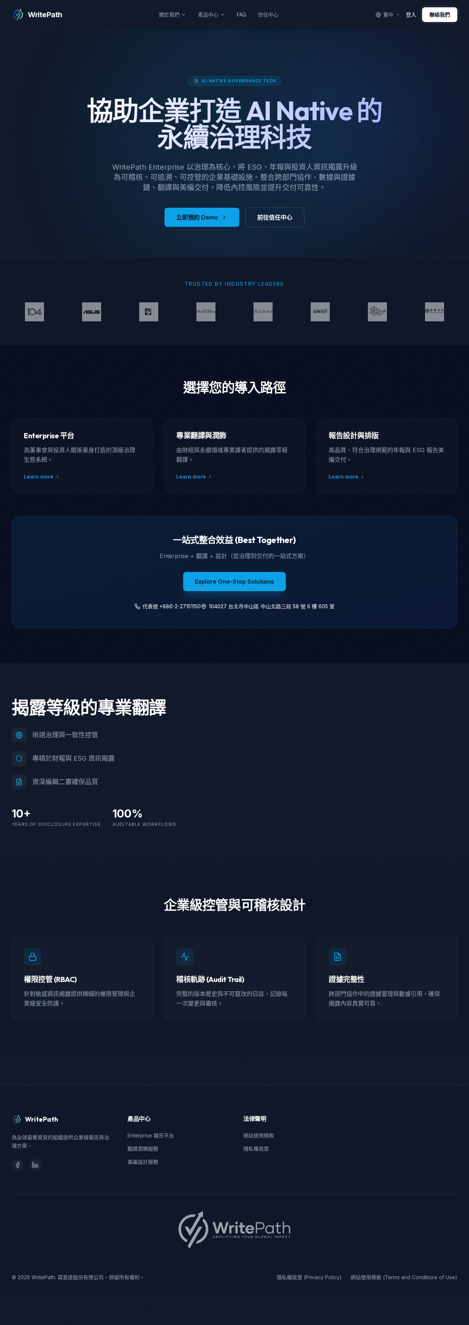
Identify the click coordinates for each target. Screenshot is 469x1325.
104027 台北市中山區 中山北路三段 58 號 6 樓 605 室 (272, 606)
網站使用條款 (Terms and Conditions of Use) (404, 1277)
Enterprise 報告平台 (151, 1135)
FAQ (241, 14)
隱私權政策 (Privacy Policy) (309, 1277)
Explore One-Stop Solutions (234, 581)
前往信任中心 (274, 217)
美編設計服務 (143, 1162)
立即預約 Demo (197, 217)
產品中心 (208, 14)
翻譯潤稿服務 (143, 1148)
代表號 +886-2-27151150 (172, 606)
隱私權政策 (256, 1148)
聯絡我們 (439, 14)
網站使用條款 (258, 1135)
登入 (411, 14)
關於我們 (169, 14)
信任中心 (268, 14)
